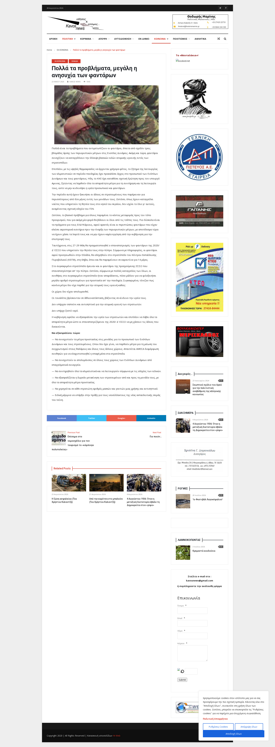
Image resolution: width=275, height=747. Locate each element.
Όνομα (180, 605)
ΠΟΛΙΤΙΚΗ (67, 38)
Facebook (61, 418)
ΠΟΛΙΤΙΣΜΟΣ (180, 38)
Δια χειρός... (185, 373)
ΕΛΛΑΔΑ (75, 61)
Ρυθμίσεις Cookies (218, 726)
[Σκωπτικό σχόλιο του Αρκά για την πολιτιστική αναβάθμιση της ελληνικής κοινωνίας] (183, 386)
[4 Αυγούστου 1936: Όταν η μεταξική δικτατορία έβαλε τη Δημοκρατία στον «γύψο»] (183, 425)
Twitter (91, 418)
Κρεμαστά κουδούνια (204, 551)
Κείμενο (180, 643)
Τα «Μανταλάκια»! (187, 55)
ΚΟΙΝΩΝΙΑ (160, 38)
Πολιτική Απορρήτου (215, 718)
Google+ (121, 418)
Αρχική (53, 38)
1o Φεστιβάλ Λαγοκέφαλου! (207, 499)
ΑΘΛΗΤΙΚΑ (200, 38)
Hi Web (116, 735)
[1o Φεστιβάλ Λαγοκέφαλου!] (183, 501)
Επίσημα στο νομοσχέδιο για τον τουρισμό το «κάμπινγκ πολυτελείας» (73, 441)
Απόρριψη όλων (249, 726)
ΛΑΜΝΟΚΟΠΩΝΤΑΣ (189, 539)
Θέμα (179, 631)
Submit (182, 679)
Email (179, 618)
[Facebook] (225, 8)
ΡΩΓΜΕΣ (183, 488)
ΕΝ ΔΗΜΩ (143, 38)
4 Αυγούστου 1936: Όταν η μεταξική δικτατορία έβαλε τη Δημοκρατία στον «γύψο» (143, 502)
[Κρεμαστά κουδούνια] (183, 552)
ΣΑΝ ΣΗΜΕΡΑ (186, 412)
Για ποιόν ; (155, 434)
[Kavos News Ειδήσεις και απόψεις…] (75, 23)
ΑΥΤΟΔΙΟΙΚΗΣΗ (122, 38)
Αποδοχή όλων (234, 733)
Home (49, 50)
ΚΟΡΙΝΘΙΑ (85, 38)
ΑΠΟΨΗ (103, 38)
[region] (234, 716)
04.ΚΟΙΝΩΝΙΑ (62, 50)
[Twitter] (220, 8)
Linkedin (151, 418)
